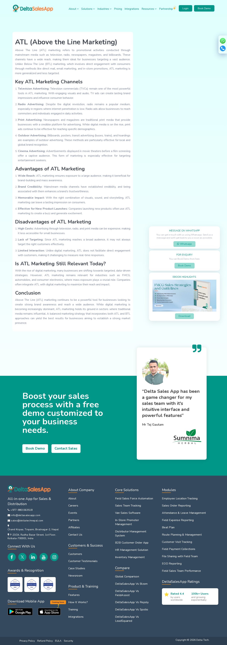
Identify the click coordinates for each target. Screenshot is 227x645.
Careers (73, 506)
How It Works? (78, 602)
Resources (148, 9)
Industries (103, 9)
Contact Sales (66, 448)
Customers (75, 554)
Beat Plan (168, 527)
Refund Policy (45, 641)
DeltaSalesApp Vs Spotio (131, 609)
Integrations (131, 9)
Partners (73, 520)
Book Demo (204, 8)
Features (74, 595)
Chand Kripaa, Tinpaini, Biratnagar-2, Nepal (33, 529)
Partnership (166, 9)
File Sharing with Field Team (180, 556)
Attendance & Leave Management (184, 513)
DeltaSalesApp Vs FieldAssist (127, 593)
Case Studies (76, 568)
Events (72, 513)
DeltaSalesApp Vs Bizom (131, 584)
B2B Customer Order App (132, 543)
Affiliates (74, 527)
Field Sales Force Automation (134, 498)
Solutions (87, 9)
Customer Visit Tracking (177, 542)
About (73, 9)
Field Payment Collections (178, 549)
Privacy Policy (27, 641)
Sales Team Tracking (128, 506)
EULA (58, 641)
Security (68, 641)
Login (185, 8)
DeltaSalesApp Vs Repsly (132, 602)
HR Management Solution (131, 550)
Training (73, 609)
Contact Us (75, 535)
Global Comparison (127, 576)
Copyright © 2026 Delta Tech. (192, 640)
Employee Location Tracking (180, 498)
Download (184, 316)
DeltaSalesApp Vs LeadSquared (127, 619)
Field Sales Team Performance (181, 571)
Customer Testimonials (83, 561)
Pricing (118, 9)
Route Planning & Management (182, 535)
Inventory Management (130, 557)
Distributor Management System (130, 534)
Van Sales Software (127, 513)
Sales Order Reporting (176, 506)
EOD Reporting (172, 564)
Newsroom (75, 576)
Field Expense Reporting (178, 520)
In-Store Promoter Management (127, 522)
